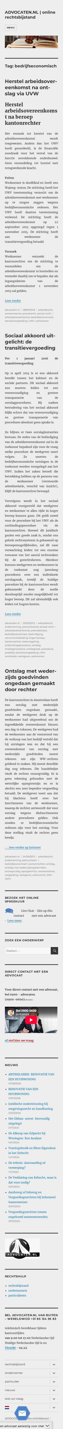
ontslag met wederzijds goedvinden (25, 867)
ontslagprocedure (15, 648)
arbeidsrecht (45, 309)
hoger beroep (37, 637)
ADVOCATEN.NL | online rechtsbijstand (30, 15)
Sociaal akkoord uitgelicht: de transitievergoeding (30, 342)
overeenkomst (13, 313)
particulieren (29, 860)
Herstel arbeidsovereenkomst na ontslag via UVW (31, 87)
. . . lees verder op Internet (23, 847)
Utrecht (10, 1347)
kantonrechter (13, 641)
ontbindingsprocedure (18, 645)
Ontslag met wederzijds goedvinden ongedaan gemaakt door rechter (30, 680)
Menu (11, 27)
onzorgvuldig (12, 871)
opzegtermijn (29, 871)
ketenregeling (30, 641)
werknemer (42, 320)
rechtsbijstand (18, 1285)
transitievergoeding (16, 320)
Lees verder (13, 300)
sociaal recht (44, 313)
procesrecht (29, 313)
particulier (12, 1381)
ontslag (36, 645)
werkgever (24, 656)
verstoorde (11, 656)
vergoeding (11, 875)
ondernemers (17, 1290)
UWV (31, 320)
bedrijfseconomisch (42, 317)
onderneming (13, 626)
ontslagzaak (33, 648)
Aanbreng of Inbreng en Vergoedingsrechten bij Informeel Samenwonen (31, 1197)
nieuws (10, 1390)
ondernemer (14, 1373)
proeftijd (10, 652)
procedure (47, 648)
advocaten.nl (12, 309)
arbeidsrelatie (39, 630)
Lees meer (14, 920)
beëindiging (36, 634)
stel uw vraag (14, 1398)
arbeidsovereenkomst (17, 317)
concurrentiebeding (16, 637)
